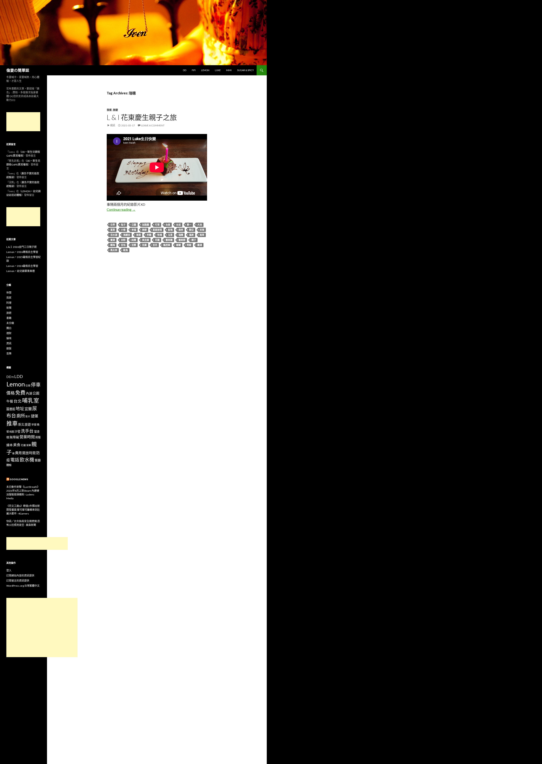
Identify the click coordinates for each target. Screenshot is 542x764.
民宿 (202, 229)
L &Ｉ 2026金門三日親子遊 (21, 246)
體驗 (8, 465)
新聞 (8, 307)
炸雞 (149, 234)
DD (184, 70)
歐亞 (191, 229)
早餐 (33, 424)
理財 (8, 333)
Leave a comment (153, 125)
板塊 (170, 229)
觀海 (112, 245)
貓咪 (8, 338)
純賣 (133, 240)
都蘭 (178, 245)
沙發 (17, 431)
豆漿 (133, 245)
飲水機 (27, 459)
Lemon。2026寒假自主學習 (22, 252)
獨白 (8, 328)
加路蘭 (145, 224)
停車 (36, 385)
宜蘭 (28, 409)
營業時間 (27, 436)
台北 (18, 401)
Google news (19, 479)
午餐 (9, 401)
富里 (112, 229)
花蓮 (157, 240)
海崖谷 (126, 234)
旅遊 (115, 110)
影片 (27, 416)
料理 (8, 302)
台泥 (178, 224)
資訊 (8, 343)
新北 (21, 424)
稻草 (202, 234)
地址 (20, 408)
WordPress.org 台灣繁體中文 (23, 585)
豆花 (155, 245)
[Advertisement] (23, 121)
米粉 (123, 240)
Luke (218, 70)
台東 (168, 224)
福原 (191, 234)
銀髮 (8, 348)
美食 (16, 445)
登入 (8, 570)
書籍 (8, 318)
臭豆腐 (145, 240)
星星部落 (157, 229)
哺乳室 (30, 400)
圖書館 (10, 409)
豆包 (123, 245)
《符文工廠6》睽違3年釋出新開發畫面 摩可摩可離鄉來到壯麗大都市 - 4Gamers (23, 509)
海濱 (138, 234)
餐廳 (38, 460)
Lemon (205, 70)
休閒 (8, 292)
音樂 (8, 353)
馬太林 (113, 250)
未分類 (10, 323)
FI (13, 376)
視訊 (112, 125)
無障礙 (14, 437)
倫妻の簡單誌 (17, 70)
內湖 (29, 393)
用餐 (38, 437)
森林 (180, 229)
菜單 (28, 445)
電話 (14, 459)
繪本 (9, 445)
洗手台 (27, 430)
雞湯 (199, 245)
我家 (109, 110)
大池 (199, 224)
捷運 (34, 416)
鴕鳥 (125, 250)
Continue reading (121, 209)
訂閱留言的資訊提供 (17, 580)
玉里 (170, 234)
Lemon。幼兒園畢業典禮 (20, 271)
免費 (20, 392)
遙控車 (166, 245)
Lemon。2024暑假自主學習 (22, 266)
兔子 (123, 224)
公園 (133, 224)
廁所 (21, 415)
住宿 (27, 385)
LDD (18, 376)
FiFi (194, 70)
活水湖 (113, 234)
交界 (112, 224)
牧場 (159, 234)
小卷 (123, 229)
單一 (189, 224)
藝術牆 (169, 240)
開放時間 (29, 453)
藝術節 (181, 240)
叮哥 (157, 224)
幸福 (133, 229)
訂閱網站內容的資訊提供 (20, 575)
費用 (18, 453)
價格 (10, 392)
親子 (193, 240)
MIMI (229, 70)
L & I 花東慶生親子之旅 (142, 117)
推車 (12, 423)
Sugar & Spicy (245, 70)
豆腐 (144, 245)
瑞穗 (180, 234)
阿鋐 (189, 245)
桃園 (11, 431)
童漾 (112, 240)
